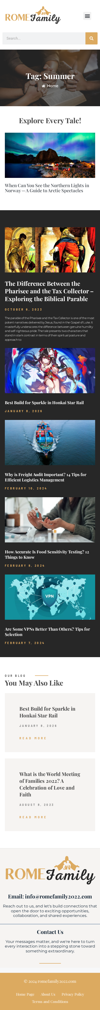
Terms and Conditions (50, 1001)
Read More (33, 738)
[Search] (91, 38)
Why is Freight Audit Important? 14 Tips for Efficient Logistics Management (45, 477)
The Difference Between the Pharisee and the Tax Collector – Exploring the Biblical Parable (49, 291)
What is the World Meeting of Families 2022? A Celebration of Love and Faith (49, 784)
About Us (48, 994)
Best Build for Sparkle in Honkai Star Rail (44, 402)
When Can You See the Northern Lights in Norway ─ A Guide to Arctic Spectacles (47, 187)
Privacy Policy (73, 994)
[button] (87, 16)
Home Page (25, 994)
